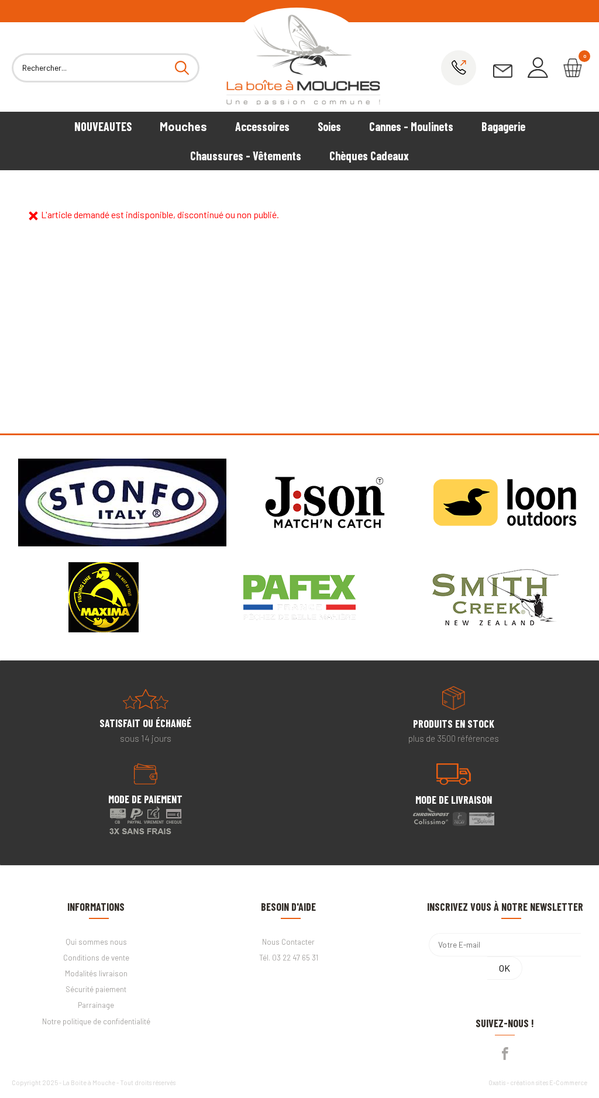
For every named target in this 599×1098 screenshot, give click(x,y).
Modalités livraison (96, 973)
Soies (329, 126)
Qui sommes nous (96, 941)
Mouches (183, 126)
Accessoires (262, 126)
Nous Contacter (288, 941)
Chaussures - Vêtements (245, 156)
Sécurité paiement (96, 989)
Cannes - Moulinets (411, 126)
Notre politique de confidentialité (96, 1021)
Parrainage (96, 1005)
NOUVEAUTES (103, 126)
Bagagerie (503, 126)
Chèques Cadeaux (369, 156)
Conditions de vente (96, 957)
